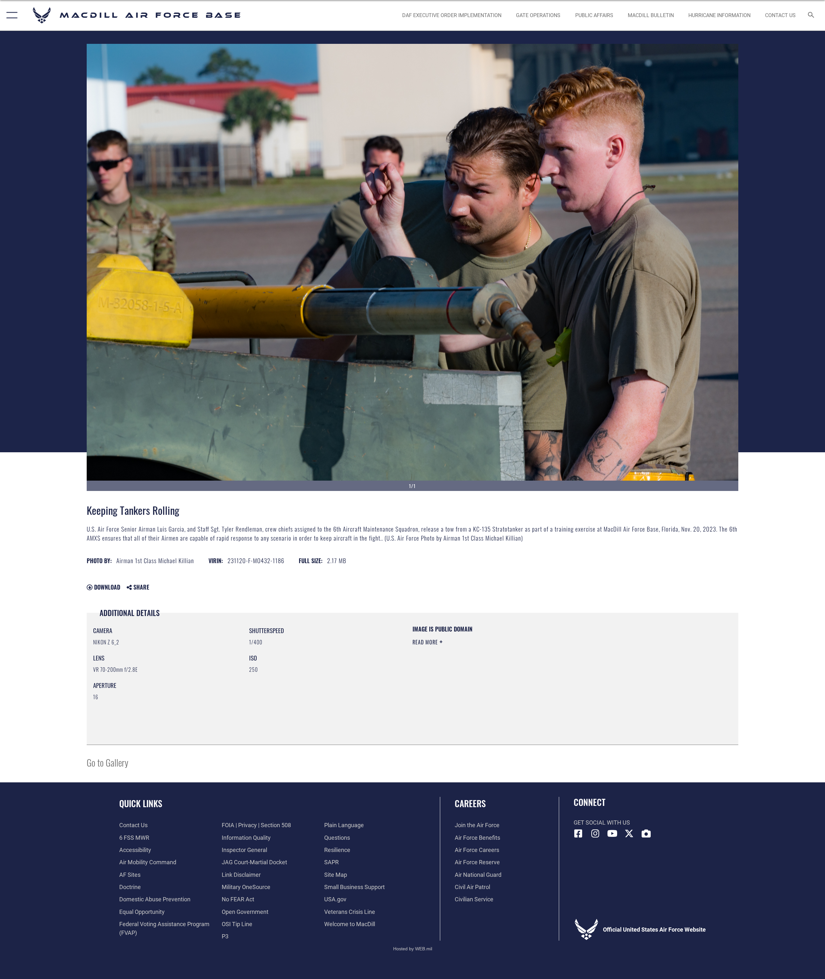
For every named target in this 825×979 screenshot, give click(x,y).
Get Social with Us (602, 822)
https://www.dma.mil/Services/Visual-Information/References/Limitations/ (488, 674)
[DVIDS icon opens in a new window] (646, 833)
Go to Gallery (107, 762)
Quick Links (140, 803)
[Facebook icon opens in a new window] (578, 833)
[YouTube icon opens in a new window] (612, 833)
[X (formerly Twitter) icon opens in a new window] (629, 833)
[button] (10, 15)
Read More (426, 642)
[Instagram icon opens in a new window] (595, 833)
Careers (470, 803)
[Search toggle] (811, 15)
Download (106, 587)
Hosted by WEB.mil (412, 948)
